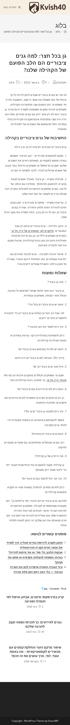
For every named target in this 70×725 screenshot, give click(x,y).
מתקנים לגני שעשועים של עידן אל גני (32, 231)
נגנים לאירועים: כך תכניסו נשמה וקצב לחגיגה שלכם (35, 624)
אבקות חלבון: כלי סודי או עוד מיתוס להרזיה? (36, 552)
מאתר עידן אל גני (56, 380)
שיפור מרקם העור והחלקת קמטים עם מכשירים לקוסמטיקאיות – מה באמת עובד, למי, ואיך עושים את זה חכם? (35, 651)
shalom (61, 82)
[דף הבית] (65, 31)
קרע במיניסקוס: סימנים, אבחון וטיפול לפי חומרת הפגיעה (35, 599)
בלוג (11, 82)
